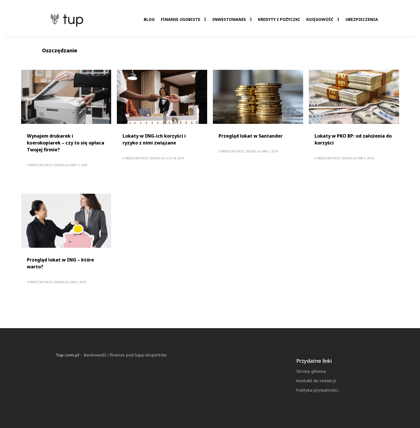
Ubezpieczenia (361, 19)
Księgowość (319, 19)
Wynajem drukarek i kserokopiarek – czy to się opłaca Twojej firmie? (65, 143)
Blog (149, 19)
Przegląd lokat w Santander (251, 136)
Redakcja (62, 165)
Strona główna (311, 371)
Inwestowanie (229, 19)
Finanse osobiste (180, 19)
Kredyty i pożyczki (279, 19)
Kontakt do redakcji (316, 380)
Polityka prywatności (317, 390)
